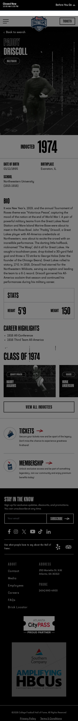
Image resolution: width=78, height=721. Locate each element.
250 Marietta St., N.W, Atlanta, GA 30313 (45, 110)
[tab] (37, 99)
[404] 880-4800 (43, 117)
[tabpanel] (39, 70)
